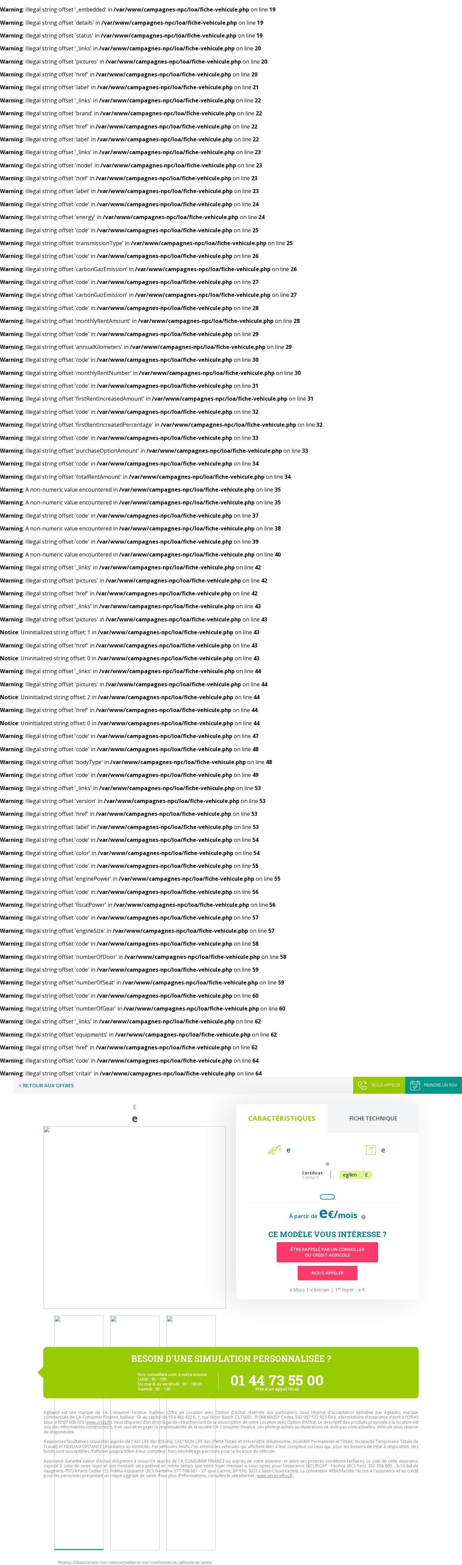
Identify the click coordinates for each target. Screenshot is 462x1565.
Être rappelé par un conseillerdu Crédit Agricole (327, 1252)
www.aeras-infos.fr (275, 1475)
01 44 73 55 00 (277, 1380)
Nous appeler (386, 1085)
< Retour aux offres (46, 1085)
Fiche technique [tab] (373, 1118)
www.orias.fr (99, 1422)
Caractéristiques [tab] (281, 1118)
